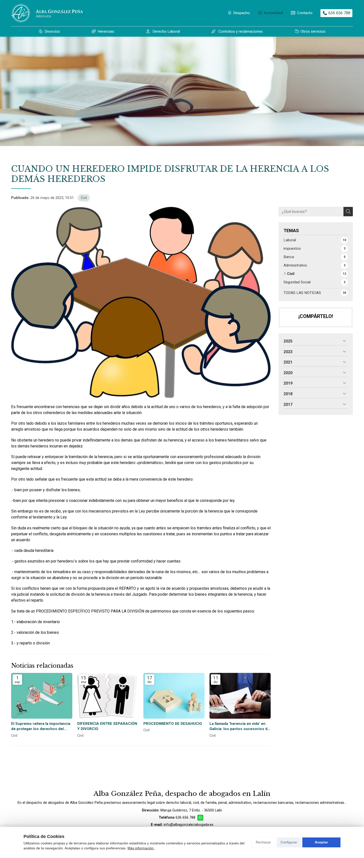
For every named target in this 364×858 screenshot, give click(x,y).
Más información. (141, 848)
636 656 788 (185, 817)
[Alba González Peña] (47, 13)
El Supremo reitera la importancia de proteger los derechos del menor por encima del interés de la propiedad (40, 726)
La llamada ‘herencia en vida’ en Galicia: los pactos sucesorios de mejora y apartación (239, 726)
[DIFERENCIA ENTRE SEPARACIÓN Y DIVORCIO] (107, 696)
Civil (84, 198)
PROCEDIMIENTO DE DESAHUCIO (172, 723)
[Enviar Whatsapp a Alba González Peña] (200, 818)
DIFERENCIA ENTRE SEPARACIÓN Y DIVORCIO (107, 726)
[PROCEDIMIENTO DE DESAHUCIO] (174, 696)
